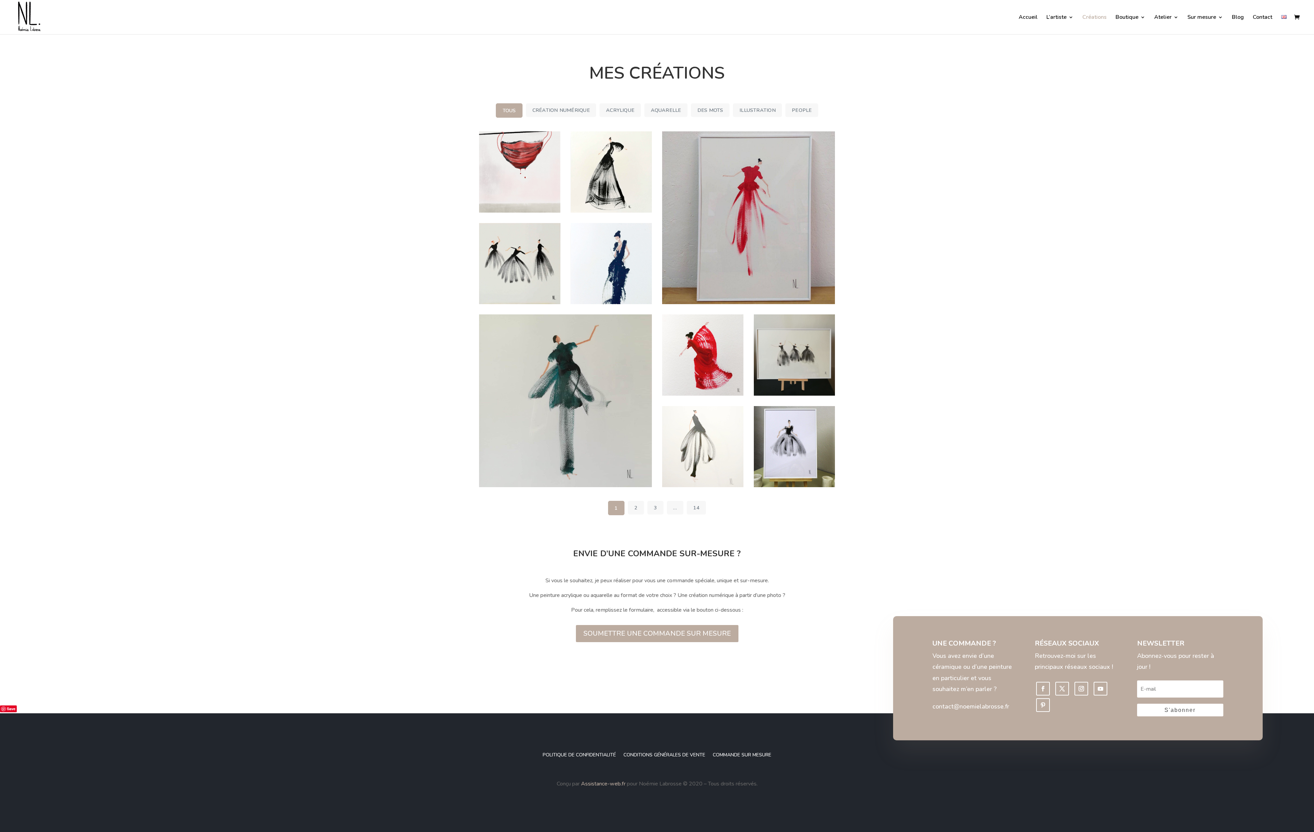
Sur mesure (1201, 18)
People (802, 110)
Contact (1262, 18)
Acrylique (620, 110)
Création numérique (561, 110)
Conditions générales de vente (664, 755)
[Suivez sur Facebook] (1043, 689)
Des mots (710, 110)
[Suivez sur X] (1062, 689)
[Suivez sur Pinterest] (1043, 705)
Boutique (1127, 18)
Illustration (757, 110)
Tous (509, 110)
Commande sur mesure (742, 755)
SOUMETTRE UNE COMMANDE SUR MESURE (657, 633)
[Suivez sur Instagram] (1081, 689)
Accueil (1028, 18)
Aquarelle (666, 110)
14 (696, 507)
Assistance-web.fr (603, 784)
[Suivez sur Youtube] (1100, 689)
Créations (1094, 18)
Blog (1238, 18)
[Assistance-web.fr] (580, 784)
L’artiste (1056, 18)
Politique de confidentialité (579, 755)
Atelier (1163, 18)
